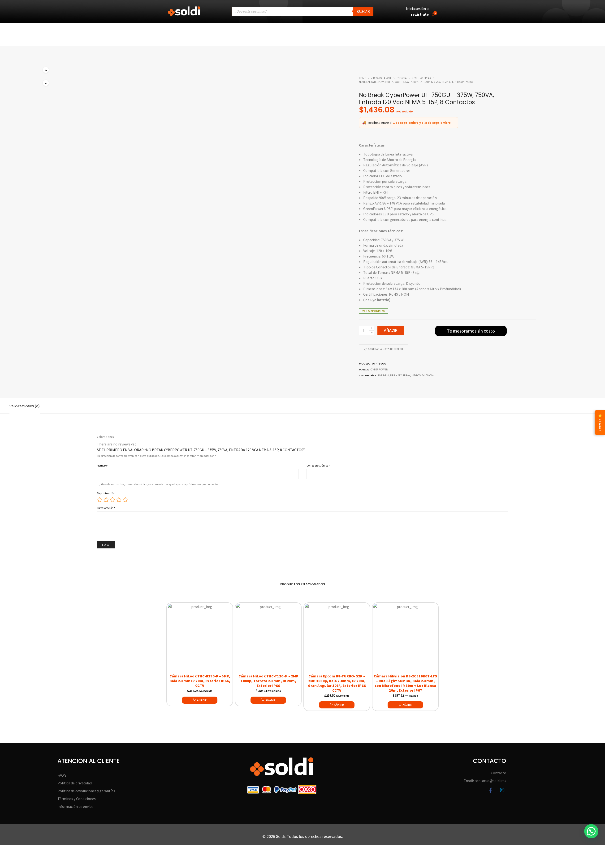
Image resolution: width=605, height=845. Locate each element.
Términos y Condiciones (76, 798)
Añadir (391, 330)
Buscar (363, 11)
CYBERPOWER (379, 369)
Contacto (498, 772)
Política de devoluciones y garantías (86, 790)
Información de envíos (75, 806)
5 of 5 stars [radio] (125, 500)
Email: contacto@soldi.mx (485, 780)
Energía (402, 78)
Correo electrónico (318, 465)
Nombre (102, 465)
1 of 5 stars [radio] (100, 500)
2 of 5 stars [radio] (106, 500)
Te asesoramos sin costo (471, 331)
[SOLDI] (184, 13)
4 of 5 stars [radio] (119, 500)
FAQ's (61, 775)
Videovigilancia (381, 78)
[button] (46, 83)
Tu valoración (106, 508)
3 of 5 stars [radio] (112, 500)
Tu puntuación (106, 493)
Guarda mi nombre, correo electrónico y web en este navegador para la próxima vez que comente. (159, 484)
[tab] (24, 406)
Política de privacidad (74, 783)
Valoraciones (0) (24, 406)
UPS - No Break (421, 78)
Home (362, 78)
